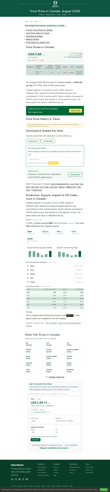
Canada (64, 14)
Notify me (53, 163)
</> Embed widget (48, 141)
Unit (56, 429)
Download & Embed (34, 36)
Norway (32, 266)
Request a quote (75, 110)
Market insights (42, 467)
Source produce (42, 472)
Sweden (32, 274)
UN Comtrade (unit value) (75, 57)
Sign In (71, 4)
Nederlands (65, 486)
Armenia (32, 282)
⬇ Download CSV (33, 141)
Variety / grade (34, 418)
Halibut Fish (71, 187)
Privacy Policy (89, 467)
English (85, 4)
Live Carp (35, 187)
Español (43, 486)
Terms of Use (89, 470)
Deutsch (31, 486)
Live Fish (53, 187)
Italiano (48, 486)
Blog (55, 475)
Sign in (71, 472)
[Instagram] (23, 479)
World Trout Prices (50, 14)
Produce (41, 4)
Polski (71, 486)
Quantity (33, 429)
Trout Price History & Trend (37, 33)
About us (56, 467)
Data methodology (75, 467)
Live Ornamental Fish (60, 184)
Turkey (32, 270)
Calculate (35, 439)
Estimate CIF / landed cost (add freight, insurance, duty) (44, 436)
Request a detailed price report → (55, 448)
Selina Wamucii (17, 465)
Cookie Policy (89, 472)
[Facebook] (19, 479)
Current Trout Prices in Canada (39, 30)
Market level (58, 418)
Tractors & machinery (43, 475)
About (48, 4)
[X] (15, 479)
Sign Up (78, 4)
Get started (73, 470)
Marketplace (31, 4)
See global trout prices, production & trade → (46, 25)
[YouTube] (26, 479)
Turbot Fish (37, 190)
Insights (22, 4)
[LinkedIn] (12, 479)
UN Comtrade (51, 323)
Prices (58, 14)
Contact (64, 4)
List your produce (75, 174)
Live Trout (74, 184)
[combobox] (55, 393)
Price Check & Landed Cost (38, 42)
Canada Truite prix (56, 377)
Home (42, 14)
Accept (103, 489)
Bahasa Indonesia (56, 486)
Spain (31, 278)
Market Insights (32, 39)
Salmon (61, 187)
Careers (56, 470)
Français (25, 486)
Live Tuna (44, 187)
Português (37, 486)
